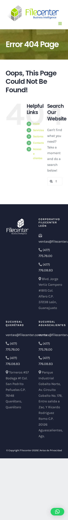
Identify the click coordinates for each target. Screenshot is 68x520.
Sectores (38, 136)
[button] (57, 511)
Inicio (36, 123)
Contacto (38, 142)
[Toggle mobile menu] (60, 24)
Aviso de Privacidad (51, 450)
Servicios (38, 130)
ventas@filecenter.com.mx (26, 335)
